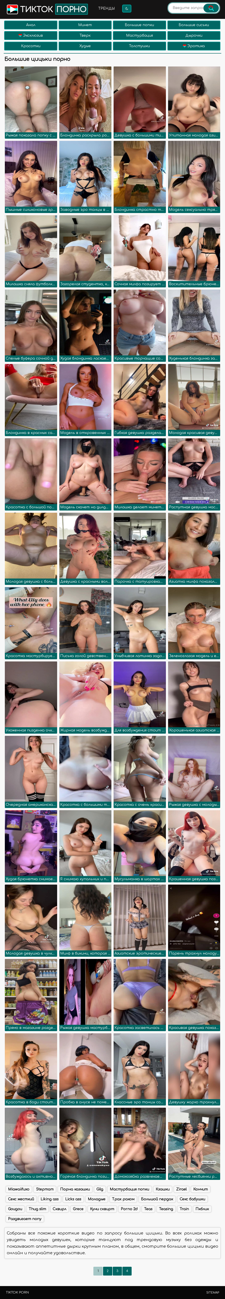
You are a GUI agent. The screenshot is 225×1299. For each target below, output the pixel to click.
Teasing (166, 1209)
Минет (85, 25)
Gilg (99, 1189)
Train (184, 1209)
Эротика (195, 46)
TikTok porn (17, 1292)
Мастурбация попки (129, 1189)
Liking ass (50, 1199)
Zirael (181, 1189)
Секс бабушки (192, 1199)
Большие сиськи (194, 25)
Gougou (15, 1209)
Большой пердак (157, 1199)
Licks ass (73, 1199)
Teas (148, 1209)
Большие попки (139, 25)
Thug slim (37, 1209)
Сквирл (59, 1209)
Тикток (52, 9)
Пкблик (202, 1209)
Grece (78, 1209)
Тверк (85, 36)
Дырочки (193, 36)
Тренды (106, 9)
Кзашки (163, 1189)
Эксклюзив (32, 36)
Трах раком (123, 1199)
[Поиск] (211, 8)
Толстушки (139, 46)
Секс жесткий (21, 1199)
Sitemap (212, 1292)
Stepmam (45, 1189)
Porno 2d (129, 1209)
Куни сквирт (102, 1209)
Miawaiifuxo (18, 1189)
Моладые (96, 1199)
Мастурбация (139, 36)
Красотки (30, 46)
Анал (30, 25)
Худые (85, 46)
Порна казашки (75, 1189)
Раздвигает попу (25, 1219)
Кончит (200, 1189)
